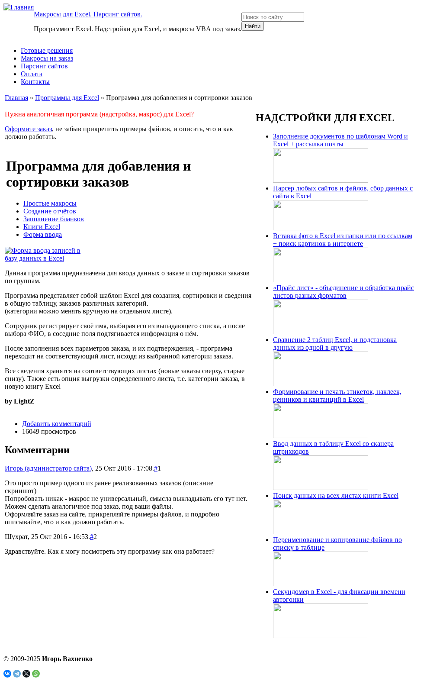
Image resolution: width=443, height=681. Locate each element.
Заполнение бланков (53, 219)
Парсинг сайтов (44, 66)
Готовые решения (47, 50)
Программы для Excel (67, 97)
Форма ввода (42, 234)
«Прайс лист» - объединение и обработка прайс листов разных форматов (343, 291)
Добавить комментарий (56, 423)
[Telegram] (17, 674)
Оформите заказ (28, 128)
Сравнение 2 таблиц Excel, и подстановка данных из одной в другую (335, 343)
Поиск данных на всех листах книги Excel (335, 495)
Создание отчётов (49, 211)
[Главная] (18, 7)
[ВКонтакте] (7, 674)
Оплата (31, 73)
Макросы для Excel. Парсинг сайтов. (88, 14)
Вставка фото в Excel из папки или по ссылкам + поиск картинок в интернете (342, 239)
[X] (26, 674)
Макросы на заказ (47, 58)
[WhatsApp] (36, 674)
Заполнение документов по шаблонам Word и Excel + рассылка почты (340, 140)
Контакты (35, 81)
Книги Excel (41, 226)
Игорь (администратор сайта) (48, 468)
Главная (16, 97)
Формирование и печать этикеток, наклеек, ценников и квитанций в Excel (337, 395)
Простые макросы (50, 203)
